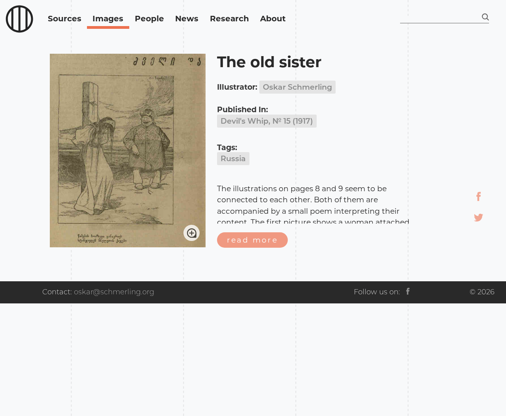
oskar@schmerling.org (114, 292)
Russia (233, 158)
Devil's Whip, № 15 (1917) (267, 121)
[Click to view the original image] (128, 244)
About (273, 18)
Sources (64, 18)
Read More (252, 240)
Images (108, 18)
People (149, 18)
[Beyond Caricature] (19, 19)
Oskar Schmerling (297, 87)
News (186, 18)
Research (229, 18)
